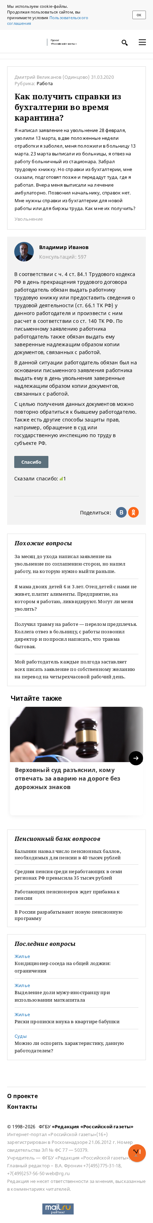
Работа (45, 83)
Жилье (22, 956)
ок (139, 15)
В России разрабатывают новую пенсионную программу (68, 915)
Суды (21, 1036)
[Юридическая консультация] (25, 42)
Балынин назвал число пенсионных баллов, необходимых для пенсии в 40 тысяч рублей (68, 854)
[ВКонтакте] (121, 512)
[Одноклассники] (133, 512)
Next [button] (136, 758)
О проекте (22, 1096)
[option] (76, 761)
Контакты (22, 1107)
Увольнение (29, 219)
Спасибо (31, 462)
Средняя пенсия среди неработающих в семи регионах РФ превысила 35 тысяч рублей (68, 874)
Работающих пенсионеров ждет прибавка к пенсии (67, 894)
